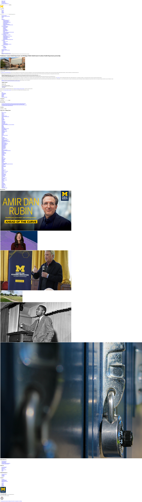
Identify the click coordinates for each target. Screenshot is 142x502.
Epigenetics (3, 132)
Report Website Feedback (5, 481)
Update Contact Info (4, 480)
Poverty (3, 168)
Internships (3, 154)
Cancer (2, 120)
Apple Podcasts (18, 88)
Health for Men (3, 147)
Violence (3, 186)
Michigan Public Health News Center (6, 53)
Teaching (3, 180)
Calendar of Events (5, 43)
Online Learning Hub (5, 33)
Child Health (3, 121)
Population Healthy (5, 36)
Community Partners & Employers (6, 16)
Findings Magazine (5, 38)
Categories (2, 98)
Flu (2, 136)
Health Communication (4, 144)
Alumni (3, 50)
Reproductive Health (4, 172)
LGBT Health (3, 155)
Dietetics (3, 126)
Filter (9, 100)
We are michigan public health (6, 34)
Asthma (3, 117)
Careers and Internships (6, 32)
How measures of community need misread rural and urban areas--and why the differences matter (13, 104)
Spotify (21, 88)
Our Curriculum (5, 29)
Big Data (3, 118)
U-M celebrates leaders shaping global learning (7, 105)
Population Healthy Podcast (6, 37)
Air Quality (3, 114)
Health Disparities (4, 145)
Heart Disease (3, 148)
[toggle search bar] (3, 8)
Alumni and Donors (4, 462)
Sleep (2, 177)
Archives (2, 107)
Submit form (10, 14)
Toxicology (3, 183)
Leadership (4, 46)
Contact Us (4, 25)
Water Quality (3, 187)
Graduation (3, 475)
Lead (2, 156)
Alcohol (3, 115)
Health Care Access (4, 142)
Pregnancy (3, 170)
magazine (4, 469)
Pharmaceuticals (4, 166)
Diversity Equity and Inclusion (5, 128)
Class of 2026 (3, 123)
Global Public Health (4, 140)
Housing (3, 151)
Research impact (4, 174)
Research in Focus (4, 175)
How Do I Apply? (4, 467)
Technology (3, 181)
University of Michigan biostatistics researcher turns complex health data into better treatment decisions (14, 103)
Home (2, 52)
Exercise (3, 133)
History (3, 149)
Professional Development (5, 171)
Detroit (2, 125)
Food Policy (3, 137)
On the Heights (3, 164)
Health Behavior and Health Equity (6, 141)
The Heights (4, 42)
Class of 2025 (3, 122)
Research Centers (5, 30)
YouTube (23, 88)
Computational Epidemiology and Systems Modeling (8, 124)
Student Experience (5, 41)
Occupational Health (4, 163)
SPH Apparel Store (5, 44)
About (2, 45)
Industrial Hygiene (4, 152)
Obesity (3, 162)
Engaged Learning (4, 129)
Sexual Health (3, 176)
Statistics (3, 179)
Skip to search (3, 1)
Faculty (4, 31)
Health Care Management (5, 143)
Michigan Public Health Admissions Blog (8, 24)
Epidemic (3, 130)
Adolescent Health (4, 112)
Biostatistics (3, 119)
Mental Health (3, 159)
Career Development (4, 474)
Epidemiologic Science (4, 131)
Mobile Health (3, 161)
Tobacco (3, 182)
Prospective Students (4, 15)
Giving (2, 17)
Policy (2, 167)
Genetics (3, 139)
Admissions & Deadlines (6, 21)
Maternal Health (4, 158)
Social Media (3, 178)
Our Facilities (4, 47)
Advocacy (3, 113)
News (2, 92)
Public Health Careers (5, 22)
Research (3, 96)
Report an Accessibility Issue (5, 3)
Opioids (3, 165)
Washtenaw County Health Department (6, 72)
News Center (4, 35)
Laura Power (58, 77)
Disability (3, 127)
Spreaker (15, 88)
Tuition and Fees (5, 23)
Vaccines (3, 185)
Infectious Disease (4, 153)
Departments (4, 28)
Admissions (3, 19)
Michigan (3, 160)
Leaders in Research (5, 26)
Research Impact (5, 27)
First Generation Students (5, 135)
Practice (3, 169)
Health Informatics (4, 146)
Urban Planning (3, 184)
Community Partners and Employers (6, 463)
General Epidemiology (4, 138)
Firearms (3, 134)
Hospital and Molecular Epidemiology (6, 150)
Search (1, 14)
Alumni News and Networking (5, 116)
